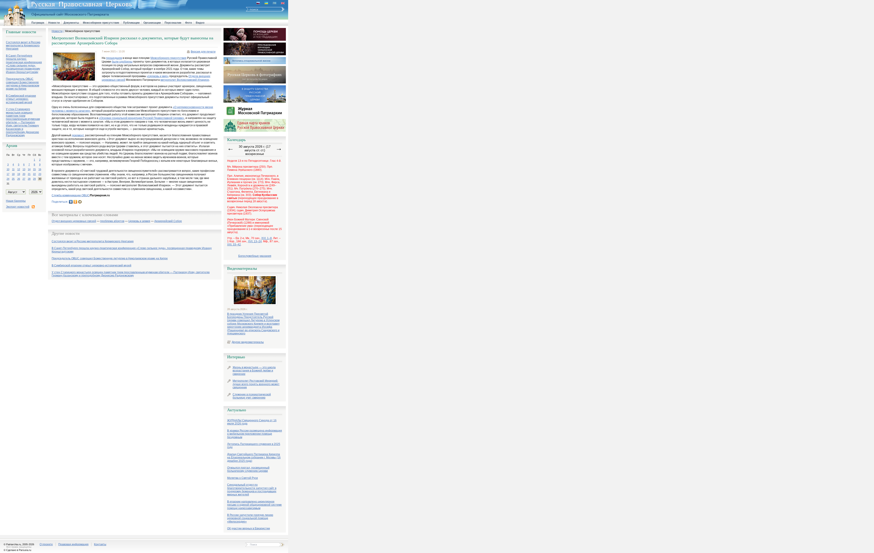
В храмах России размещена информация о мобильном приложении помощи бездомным (254, 434)
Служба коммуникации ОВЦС (70, 195)
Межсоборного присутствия (168, 58)
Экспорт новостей (17, 206)
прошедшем (114, 58)
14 (29, 169)
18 (13, 174)
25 (13, 178)
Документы (71, 22)
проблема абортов (112, 221)
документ (78, 135)
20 (24, 174)
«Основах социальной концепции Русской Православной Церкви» (141, 118)
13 (24, 169)
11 (13, 169)
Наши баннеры (16, 200)
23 (39, 174)
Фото (188, 22)
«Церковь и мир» (158, 76)
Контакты (100, 544)
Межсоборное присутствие (101, 22)
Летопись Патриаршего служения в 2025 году (253, 445)
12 (18, 169)
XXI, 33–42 (234, 244)
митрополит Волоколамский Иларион (184, 79)
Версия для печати (203, 51)
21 (29, 174)
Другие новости (66, 233)
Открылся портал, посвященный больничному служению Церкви (248, 469)
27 (24, 178)
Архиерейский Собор (168, 221)
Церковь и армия (139, 221)
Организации (152, 22)
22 (34, 174)
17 (8, 174)
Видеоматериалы (242, 268)
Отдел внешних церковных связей (74, 221)
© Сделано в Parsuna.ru (17, 550)
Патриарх (37, 22)
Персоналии (173, 22)
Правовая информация (73, 544)
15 (34, 169)
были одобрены (122, 61)
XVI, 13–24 (255, 241)
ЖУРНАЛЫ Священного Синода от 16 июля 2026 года (252, 422)
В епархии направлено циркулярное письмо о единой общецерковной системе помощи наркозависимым (254, 505)
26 (18, 178)
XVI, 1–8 (266, 238)
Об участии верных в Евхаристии (248, 528)
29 (34, 178)
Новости (54, 22)
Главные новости (21, 32)
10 (8, 169)
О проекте (46, 544)
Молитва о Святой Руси (242, 478)
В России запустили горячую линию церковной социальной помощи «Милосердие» (250, 518)
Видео (200, 22)
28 (29, 178)
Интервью (236, 357)
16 (39, 169)
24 (8, 178)
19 (18, 174)
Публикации (131, 22)
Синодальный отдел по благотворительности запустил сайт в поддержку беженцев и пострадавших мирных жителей (251, 489)
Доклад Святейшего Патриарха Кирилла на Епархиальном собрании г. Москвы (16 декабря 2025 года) (254, 457)
